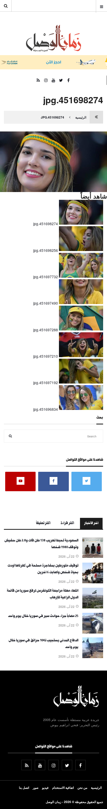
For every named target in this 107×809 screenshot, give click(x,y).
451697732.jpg (45, 276)
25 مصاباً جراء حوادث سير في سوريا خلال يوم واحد (43, 616)
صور (35, 787)
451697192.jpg (45, 382)
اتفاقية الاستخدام (63, 787)
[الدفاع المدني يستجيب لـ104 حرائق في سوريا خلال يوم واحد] (92, 656)
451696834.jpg (45, 409)
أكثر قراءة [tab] (67, 523)
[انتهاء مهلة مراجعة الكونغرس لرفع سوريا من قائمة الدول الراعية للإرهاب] (92, 606)
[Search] (10, 436)
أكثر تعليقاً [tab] (43, 523)
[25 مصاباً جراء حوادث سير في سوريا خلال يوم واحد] (92, 632)
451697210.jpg (45, 356)
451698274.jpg (52, 117)
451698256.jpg (45, 250)
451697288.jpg (45, 329)
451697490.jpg (45, 303)
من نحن (82, 787)
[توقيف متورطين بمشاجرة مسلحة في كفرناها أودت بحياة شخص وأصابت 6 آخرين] (92, 581)
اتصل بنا (24, 787)
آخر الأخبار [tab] (91, 523)
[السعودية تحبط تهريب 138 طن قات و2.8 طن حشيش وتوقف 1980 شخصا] (92, 556)
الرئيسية (80, 117)
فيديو (45, 787)
